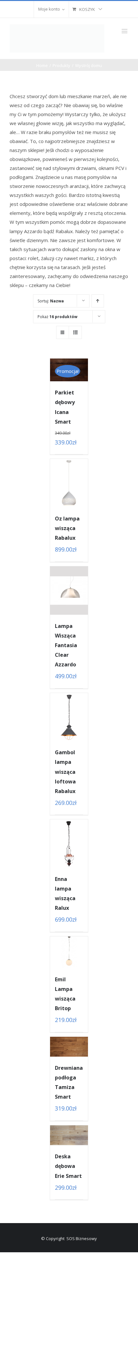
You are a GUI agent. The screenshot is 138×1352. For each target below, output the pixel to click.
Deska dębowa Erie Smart (68, 1166)
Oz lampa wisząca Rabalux (67, 528)
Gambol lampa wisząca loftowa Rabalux (65, 771)
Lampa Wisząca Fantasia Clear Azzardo (66, 645)
